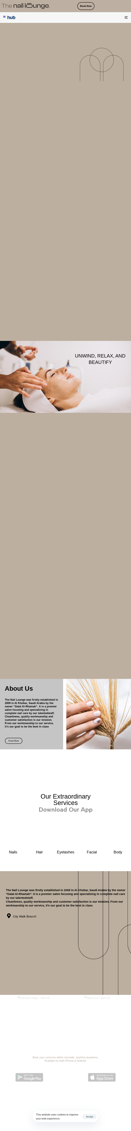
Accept (89, 1116)
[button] (6, 1018)
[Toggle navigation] (107, 17)
